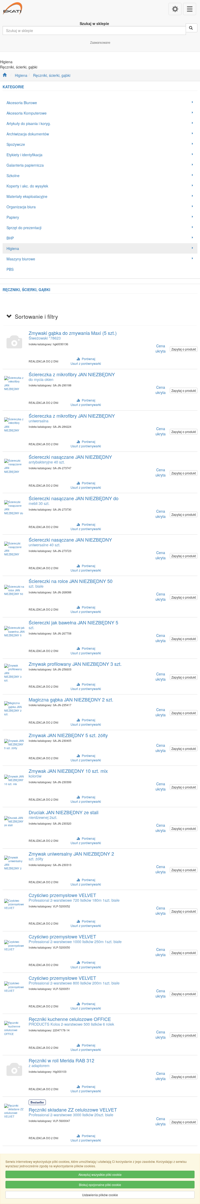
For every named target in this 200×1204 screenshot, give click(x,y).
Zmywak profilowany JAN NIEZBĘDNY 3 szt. (75, 663)
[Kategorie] (189, 9)
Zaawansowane (100, 42)
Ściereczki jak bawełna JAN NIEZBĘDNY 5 (73, 622)
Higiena (21, 75)
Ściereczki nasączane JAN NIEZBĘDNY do (73, 498)
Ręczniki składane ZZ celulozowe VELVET (73, 1109)
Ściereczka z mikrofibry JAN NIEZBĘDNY (72, 374)
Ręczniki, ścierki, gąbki (51, 75)
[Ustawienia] (175, 9)
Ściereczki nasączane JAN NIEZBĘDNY (70, 456)
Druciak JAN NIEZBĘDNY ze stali (63, 812)
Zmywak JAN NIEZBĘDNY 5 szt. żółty (68, 735)
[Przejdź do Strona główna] (4, 75)
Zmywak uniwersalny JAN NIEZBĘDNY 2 (71, 853)
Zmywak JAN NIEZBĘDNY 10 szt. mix (68, 770)
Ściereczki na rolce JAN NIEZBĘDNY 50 (71, 581)
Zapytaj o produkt (183, 349)
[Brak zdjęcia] (14, 342)
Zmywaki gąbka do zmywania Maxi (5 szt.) (73, 332)
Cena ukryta (160, 348)
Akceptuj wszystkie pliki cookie (100, 1174)
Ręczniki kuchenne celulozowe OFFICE (70, 1018)
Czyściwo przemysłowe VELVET (62, 895)
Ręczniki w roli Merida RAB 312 (61, 1060)
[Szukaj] (191, 27)
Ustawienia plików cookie (100, 1195)
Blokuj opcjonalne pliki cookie (100, 1184)
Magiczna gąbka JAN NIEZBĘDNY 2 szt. (71, 699)
